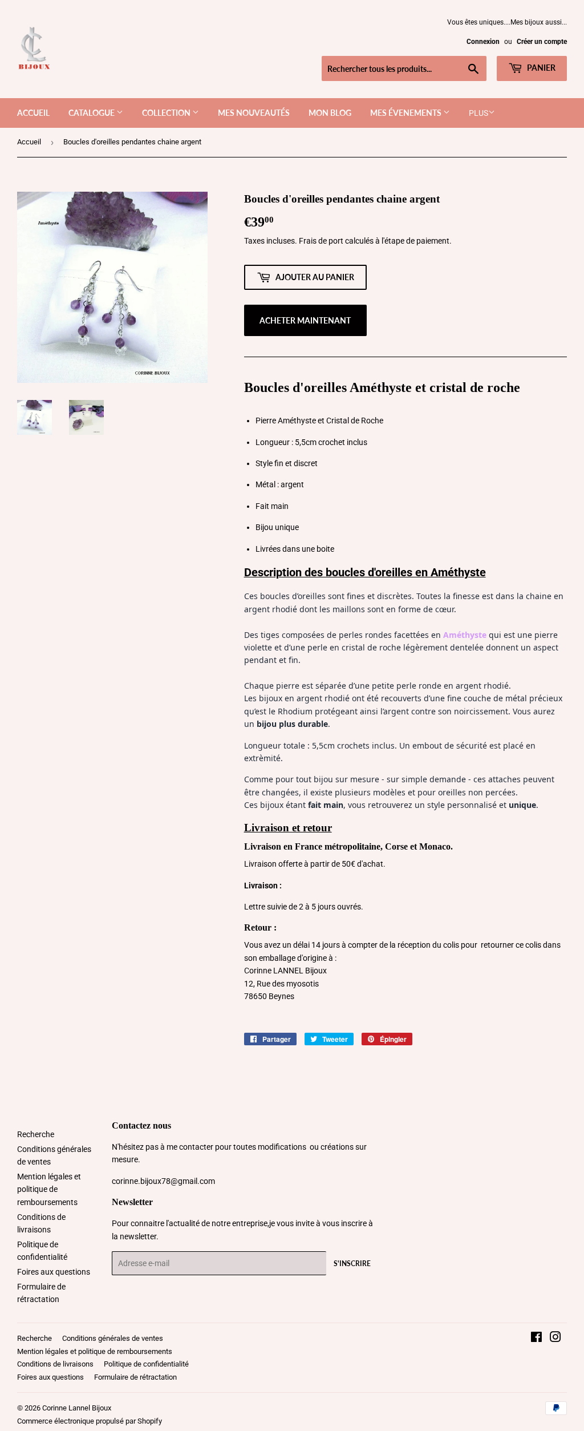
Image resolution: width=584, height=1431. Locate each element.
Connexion (483, 42)
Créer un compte (542, 42)
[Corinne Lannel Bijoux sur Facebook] (536, 1338)
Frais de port (321, 240)
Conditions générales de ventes (112, 1338)
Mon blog (330, 113)
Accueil (33, 113)
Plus (478, 113)
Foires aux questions (53, 1271)
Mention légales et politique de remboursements (49, 1189)
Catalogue (92, 113)
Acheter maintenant (305, 320)
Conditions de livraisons (55, 1364)
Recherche (35, 1134)
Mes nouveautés (254, 113)
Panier (540, 67)
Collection (167, 113)
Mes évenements (406, 113)
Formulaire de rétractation (135, 1377)
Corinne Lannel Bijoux (76, 1408)
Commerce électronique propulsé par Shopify (89, 1421)
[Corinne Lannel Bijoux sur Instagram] (555, 1338)
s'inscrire (352, 1263)
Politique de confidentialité (146, 1364)
